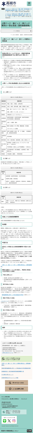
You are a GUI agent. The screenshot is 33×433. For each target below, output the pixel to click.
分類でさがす (14, 8)
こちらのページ (4, 301)
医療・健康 (20, 8)
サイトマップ (24, 398)
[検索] (29, 430)
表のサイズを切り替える (16, 97)
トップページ (8, 8)
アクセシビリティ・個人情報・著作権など (10, 398)
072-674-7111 (16, 411)
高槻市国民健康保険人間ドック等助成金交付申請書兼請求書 (16, 368)
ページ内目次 (16, 31)
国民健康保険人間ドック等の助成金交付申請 (12, 294)
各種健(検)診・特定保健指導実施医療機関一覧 (13, 371)
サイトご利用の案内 (6, 396)
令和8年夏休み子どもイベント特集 (10, 377)
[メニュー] (29, 4)
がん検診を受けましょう (7, 374)
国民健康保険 (27, 8)
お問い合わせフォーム (7, 352)
